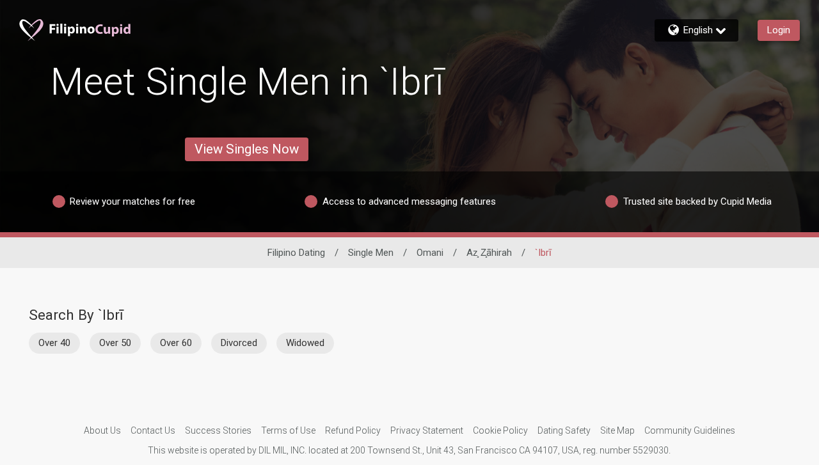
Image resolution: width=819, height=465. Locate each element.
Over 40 (54, 343)
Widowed (305, 343)
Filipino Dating (296, 252)
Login (778, 30)
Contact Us (153, 430)
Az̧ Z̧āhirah (489, 252)
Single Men (371, 252)
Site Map (617, 430)
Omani (430, 252)
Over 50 (115, 343)
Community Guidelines (689, 430)
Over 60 (176, 343)
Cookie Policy (500, 430)
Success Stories (218, 430)
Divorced (239, 343)
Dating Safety (564, 430)
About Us (102, 430)
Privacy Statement (426, 430)
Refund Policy (353, 430)
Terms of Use (288, 430)
